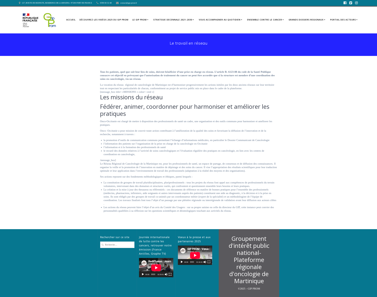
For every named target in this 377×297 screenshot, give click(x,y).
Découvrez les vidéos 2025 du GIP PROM (104, 19)
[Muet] (166, 274)
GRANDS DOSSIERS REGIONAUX (306, 19)
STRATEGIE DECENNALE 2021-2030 (172, 19)
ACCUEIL (71, 19)
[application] (156, 267)
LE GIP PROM (139, 19)
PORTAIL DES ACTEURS (343, 19)
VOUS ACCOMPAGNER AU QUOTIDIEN (219, 19)
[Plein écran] (170, 274)
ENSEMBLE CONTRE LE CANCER (264, 19)
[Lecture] (142, 274)
